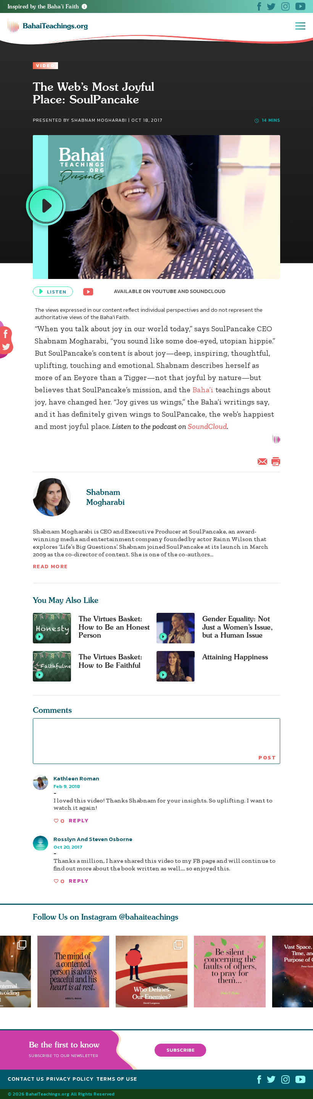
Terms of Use (116, 1079)
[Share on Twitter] (6, 347)
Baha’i (202, 389)
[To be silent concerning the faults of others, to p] (233, 971)
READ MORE (50, 566)
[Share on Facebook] (6, 334)
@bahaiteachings (148, 916)
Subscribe (180, 1049)
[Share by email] (264, 460)
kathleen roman (76, 778)
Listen (56, 291)
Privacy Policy (70, 1079)
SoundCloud (207, 426)
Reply (79, 821)
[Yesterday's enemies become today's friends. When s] (155, 971)
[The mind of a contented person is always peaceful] (73, 971)
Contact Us (26, 1079)
